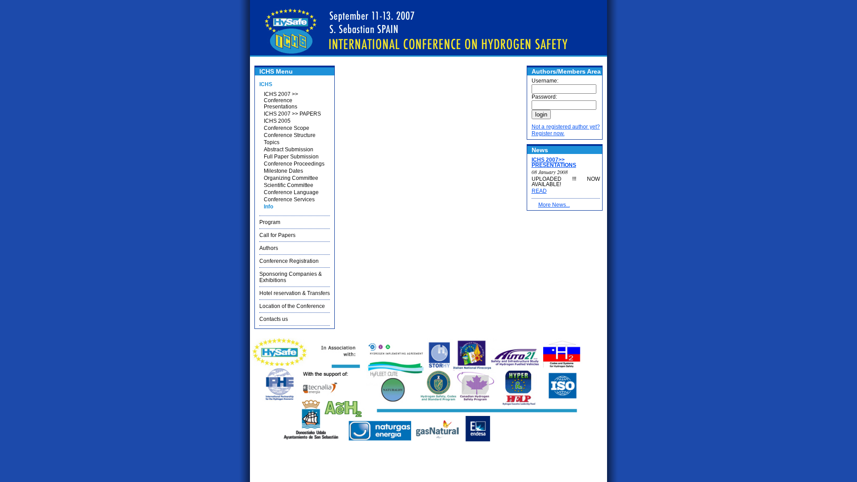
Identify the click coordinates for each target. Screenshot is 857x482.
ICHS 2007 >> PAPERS (292, 114)
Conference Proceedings (294, 164)
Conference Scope (286, 128)
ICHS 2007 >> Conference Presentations (281, 100)
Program (269, 222)
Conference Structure (290, 135)
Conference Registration (289, 261)
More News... (554, 205)
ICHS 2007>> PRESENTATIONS (554, 162)
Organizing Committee (291, 178)
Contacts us (273, 319)
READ (539, 191)
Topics (271, 142)
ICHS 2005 (277, 121)
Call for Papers (277, 235)
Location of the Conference (292, 306)
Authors (268, 248)
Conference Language (291, 192)
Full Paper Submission (291, 157)
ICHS (265, 84)
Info (268, 207)
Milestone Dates (283, 171)
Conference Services (289, 199)
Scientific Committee (288, 185)
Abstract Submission (288, 149)
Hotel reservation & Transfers (294, 293)
